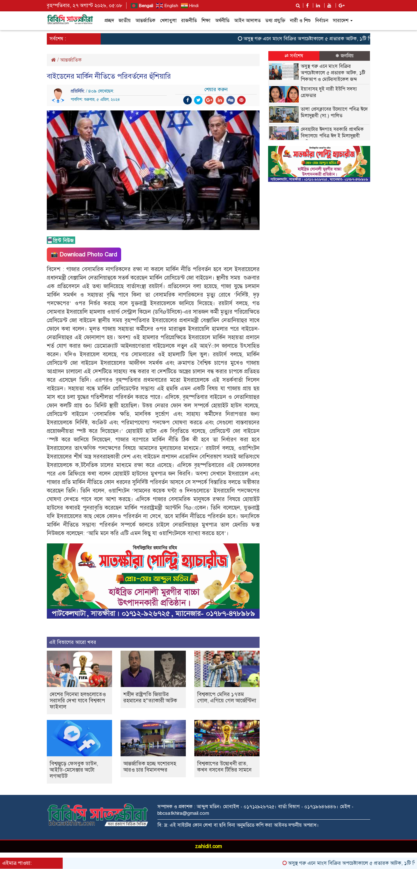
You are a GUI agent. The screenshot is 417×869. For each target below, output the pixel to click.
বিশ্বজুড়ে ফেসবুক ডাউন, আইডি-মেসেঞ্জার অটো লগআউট (74, 769)
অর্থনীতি (222, 21)
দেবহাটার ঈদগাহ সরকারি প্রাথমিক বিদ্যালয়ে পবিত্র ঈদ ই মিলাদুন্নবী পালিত (332, 135)
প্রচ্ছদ (109, 21)
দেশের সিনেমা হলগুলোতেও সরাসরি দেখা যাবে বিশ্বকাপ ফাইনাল (78, 700)
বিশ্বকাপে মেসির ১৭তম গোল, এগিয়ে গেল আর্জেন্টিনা (226, 697)
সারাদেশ (341, 21)
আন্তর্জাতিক (145, 21)
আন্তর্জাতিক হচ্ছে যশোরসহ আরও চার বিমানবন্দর (149, 766)
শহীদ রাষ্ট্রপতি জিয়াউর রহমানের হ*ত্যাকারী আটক (150, 697)
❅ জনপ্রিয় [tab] (344, 56)
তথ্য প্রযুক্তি (275, 21)
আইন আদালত (247, 21)
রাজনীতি (189, 21)
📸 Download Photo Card (84, 254)
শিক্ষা (205, 21)
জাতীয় (125, 21)
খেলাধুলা (168, 21)
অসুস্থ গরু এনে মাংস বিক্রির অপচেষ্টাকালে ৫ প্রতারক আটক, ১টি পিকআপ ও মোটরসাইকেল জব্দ (310, 38)
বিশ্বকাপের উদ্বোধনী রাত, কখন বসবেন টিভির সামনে (224, 766)
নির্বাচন (321, 21)
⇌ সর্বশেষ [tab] (294, 56)
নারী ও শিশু (300, 21)
